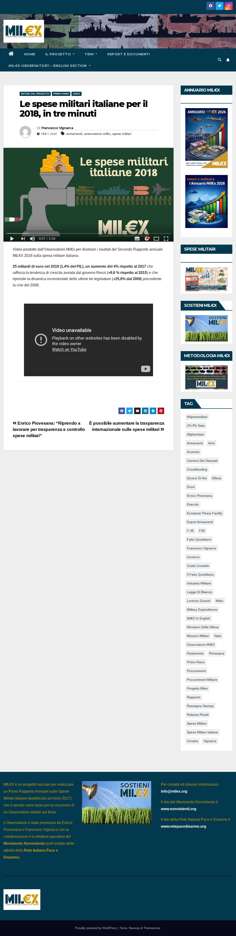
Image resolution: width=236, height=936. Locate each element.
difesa (216, 478)
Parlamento (195, 653)
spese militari (121, 134)
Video (76, 93)
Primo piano (61, 93)
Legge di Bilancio (199, 592)
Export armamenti (200, 522)
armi (211, 443)
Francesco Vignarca (57, 128)
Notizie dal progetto (35, 93)
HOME (29, 54)
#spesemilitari (197, 417)
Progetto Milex (197, 688)
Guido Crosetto (198, 566)
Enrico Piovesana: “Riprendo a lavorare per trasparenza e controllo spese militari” (49, 429)
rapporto (194, 697)
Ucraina (192, 741)
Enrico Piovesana (199, 496)
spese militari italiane (202, 732)
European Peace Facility (204, 513)
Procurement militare (202, 679)
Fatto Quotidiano (199, 539)
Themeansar (152, 928)
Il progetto (58, 54)
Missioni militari (198, 636)
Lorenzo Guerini (198, 601)
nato (217, 636)
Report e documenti (128, 54)
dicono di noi (197, 478)
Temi (90, 54)
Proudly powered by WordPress (96, 928)
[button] (219, 60)
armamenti (74, 134)
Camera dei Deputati (202, 460)
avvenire (193, 452)
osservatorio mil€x (97, 134)
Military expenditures (202, 609)
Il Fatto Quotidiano (200, 574)
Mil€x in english (198, 618)
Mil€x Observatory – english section (48, 66)
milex (219, 601)
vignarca (210, 741)
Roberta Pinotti (198, 715)
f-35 (190, 531)
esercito (193, 504)
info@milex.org (174, 791)
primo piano (196, 662)
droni (191, 487)
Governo (193, 557)
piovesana (216, 653)
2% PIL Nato (196, 425)
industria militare (199, 583)
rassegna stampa (200, 706)
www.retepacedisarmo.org (183, 826)
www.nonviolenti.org (178, 809)
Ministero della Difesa (203, 627)
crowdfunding (197, 469)
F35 (202, 531)
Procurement (196, 671)
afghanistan (195, 434)
